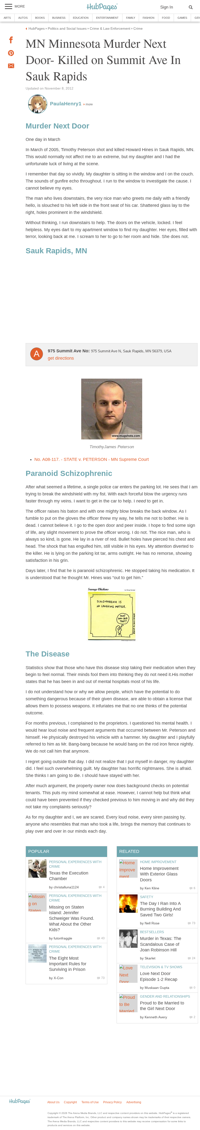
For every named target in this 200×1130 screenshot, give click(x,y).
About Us (53, 1102)
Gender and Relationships (165, 996)
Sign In (166, 7)
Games (182, 17)
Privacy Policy (112, 1102)
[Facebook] (11, 41)
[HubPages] (102, 7)
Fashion (148, 17)
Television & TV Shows (161, 967)
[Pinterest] (11, 54)
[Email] (11, 67)
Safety (146, 897)
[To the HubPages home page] (20, 1102)
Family (130, 17)
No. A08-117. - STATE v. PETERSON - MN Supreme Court (91, 459)
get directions (61, 358)
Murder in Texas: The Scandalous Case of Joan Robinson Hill (160, 944)
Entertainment (107, 17)
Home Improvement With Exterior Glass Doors (159, 874)
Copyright (70, 1102)
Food (166, 17)
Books (40, 17)
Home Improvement (158, 862)
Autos (23, 17)
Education (81, 17)
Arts (7, 17)
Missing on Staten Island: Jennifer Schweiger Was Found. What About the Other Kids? (71, 918)
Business (58, 17)
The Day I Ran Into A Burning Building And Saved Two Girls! (160, 909)
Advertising (133, 1102)
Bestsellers (152, 932)
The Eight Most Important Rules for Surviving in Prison (67, 964)
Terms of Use (90, 1102)
